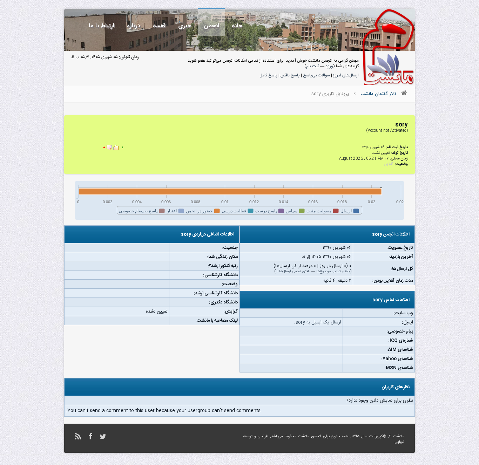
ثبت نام (312, 66)
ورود (329, 66)
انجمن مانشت (309, 436)
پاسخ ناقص (290, 75)
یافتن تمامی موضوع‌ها (333, 271)
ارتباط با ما (101, 25)
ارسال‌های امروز (346, 75)
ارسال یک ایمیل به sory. (317, 322)
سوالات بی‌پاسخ (316, 75)
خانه (237, 25)
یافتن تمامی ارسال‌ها (294, 271)
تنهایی (399, 442)
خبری (184, 25)
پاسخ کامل (268, 75)
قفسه (159, 25)
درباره (133, 25)
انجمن (211, 25)
